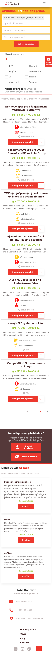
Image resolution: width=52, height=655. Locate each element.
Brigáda (13, 71)
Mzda (8, 54)
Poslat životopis (28, 447)
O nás (23, 634)
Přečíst (26, 506)
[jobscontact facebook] (15, 649)
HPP (11, 66)
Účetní (7, 519)
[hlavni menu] (44, 3)
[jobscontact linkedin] (29, 649)
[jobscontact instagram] (22, 649)
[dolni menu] (39, 648)
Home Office (35, 71)
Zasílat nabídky (49, 63)
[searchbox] (24, 23)
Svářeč (8, 553)
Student (33, 66)
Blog (22, 638)
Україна (32, 76)
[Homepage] (12, 3)
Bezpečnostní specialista (17, 482)
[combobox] (26, 20)
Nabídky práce (28, 629)
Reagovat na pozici (22, 142)
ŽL (10, 76)
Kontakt (24, 642)
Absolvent (14, 82)
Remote (33, 82)
